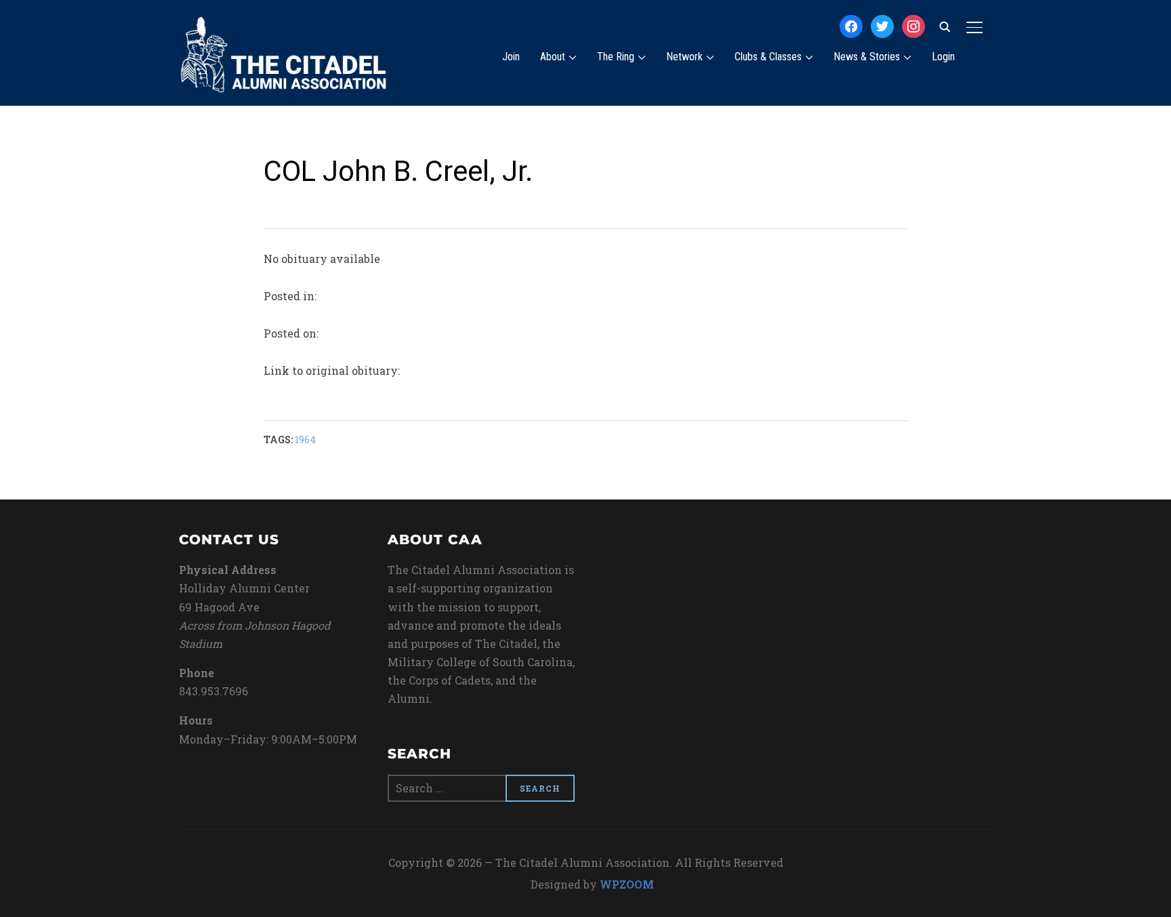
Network (684, 56)
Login (943, 56)
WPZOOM (627, 884)
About (552, 56)
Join (511, 56)
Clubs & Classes (768, 56)
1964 (305, 439)
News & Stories (867, 56)
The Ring (615, 56)
